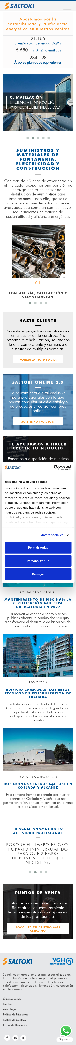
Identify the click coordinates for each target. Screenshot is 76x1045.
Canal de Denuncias (15, 1025)
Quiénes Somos (12, 998)
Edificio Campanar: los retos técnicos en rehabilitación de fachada (38, 693)
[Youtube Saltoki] (23, 1038)
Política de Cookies (14, 1020)
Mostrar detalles (52, 534)
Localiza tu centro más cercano (38, 929)
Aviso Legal (9, 1009)
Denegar (38, 574)
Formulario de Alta (38, 359)
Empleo (7, 1004)
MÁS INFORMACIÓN (38, 421)
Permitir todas (38, 547)
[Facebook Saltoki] (7, 1038)
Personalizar (36, 560)
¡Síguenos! (65, 1039)
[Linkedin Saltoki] (15, 1038)
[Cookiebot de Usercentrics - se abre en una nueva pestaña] (54, 467)
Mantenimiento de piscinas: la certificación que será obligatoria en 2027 (37, 603)
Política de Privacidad (15, 1014)
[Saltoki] (19, 6)
